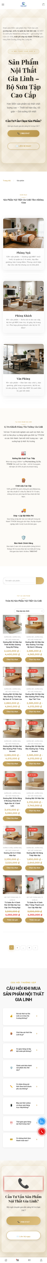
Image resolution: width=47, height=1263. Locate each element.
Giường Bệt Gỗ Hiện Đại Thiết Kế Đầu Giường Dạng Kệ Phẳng (12, 644)
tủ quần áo (21, 31)
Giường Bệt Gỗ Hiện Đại (34, 798)
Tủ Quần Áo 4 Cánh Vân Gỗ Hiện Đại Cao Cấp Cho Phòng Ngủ (12, 904)
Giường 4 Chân (8, 848)
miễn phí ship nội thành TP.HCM (26, 37)
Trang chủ (7, 181)
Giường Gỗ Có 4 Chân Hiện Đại (12, 854)
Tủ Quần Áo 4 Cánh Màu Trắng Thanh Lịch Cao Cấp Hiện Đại (34, 904)
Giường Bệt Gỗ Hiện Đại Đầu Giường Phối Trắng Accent (12, 748)
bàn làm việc (31, 31)
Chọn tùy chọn (12, 659)
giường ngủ (7, 31)
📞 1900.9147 (23, 133)
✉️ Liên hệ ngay (23, 146)
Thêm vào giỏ (12, 920)
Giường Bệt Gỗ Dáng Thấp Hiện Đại (35, 854)
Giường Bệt (8, 637)
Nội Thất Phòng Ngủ (12, 639)
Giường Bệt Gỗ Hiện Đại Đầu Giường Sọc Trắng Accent (34, 748)
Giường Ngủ (16, 637)
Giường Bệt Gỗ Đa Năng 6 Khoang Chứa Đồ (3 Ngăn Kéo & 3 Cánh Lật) (12, 802)
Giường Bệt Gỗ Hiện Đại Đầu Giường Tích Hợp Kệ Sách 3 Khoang (34, 644)
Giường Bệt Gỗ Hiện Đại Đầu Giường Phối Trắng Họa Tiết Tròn (34, 696)
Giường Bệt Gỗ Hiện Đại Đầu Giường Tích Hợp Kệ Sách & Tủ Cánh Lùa (12, 696)
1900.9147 (33, 551)
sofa (14, 31)
